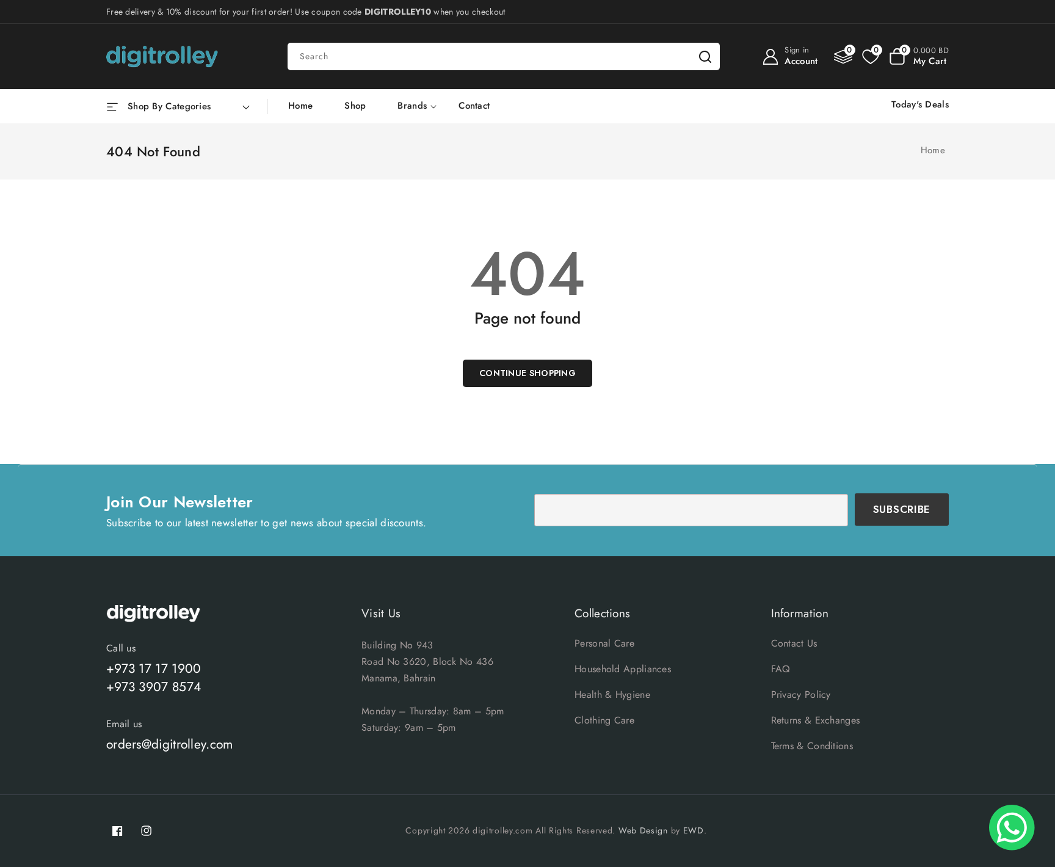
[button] (919, 56)
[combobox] (504, 56)
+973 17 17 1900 (153, 668)
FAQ (781, 669)
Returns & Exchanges (815, 720)
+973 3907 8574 (153, 687)
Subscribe (901, 509)
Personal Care (604, 643)
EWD (693, 830)
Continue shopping (527, 373)
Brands (412, 106)
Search (705, 56)
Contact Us (794, 643)
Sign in (797, 49)
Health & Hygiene (612, 694)
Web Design (643, 830)
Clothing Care (604, 720)
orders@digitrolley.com (169, 744)
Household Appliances (623, 669)
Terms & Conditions (812, 746)
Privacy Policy (801, 694)
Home (933, 150)
